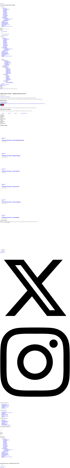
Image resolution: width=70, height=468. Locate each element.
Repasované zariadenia (4, 66)
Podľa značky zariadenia (6, 65)
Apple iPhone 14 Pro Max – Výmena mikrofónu (11, 171)
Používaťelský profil (4, 411)
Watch (23, 103)
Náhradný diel (3, 21)
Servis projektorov (5, 12)
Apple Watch (28, 103)
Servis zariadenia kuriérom (5, 23)
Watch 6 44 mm (39, 103)
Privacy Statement (4, 408)
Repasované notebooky (6, 20)
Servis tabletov (5, 11)
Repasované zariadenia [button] (4, 17)
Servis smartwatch (5, 13)
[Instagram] (35, 401)
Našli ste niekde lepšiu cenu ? (5, 416)
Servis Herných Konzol (7, 64)
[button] (4, 153)
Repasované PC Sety (7, 19)
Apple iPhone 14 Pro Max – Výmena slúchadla (10, 217)
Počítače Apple (8, 75)
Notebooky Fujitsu (8, 70)
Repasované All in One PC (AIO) (8, 449)
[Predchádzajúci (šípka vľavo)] (0, 435)
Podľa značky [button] (6, 67)
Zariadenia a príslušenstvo (5, 22)
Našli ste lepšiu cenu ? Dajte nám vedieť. (5, 96)
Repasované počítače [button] (5, 18)
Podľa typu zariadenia (5, 60)
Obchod (3, 88)
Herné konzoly (5, 441)
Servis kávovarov (5, 447)
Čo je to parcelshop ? (4, 422)
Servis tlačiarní (5, 443)
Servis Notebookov (7, 62)
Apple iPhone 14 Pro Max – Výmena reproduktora (11, 201)
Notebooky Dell (8, 69)
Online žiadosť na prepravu (5, 52)
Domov (1, 88)
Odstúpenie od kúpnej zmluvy (5, 405)
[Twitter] (35, 322)
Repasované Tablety (5, 80)
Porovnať (3, 138)
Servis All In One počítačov (8, 61)
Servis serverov (5, 16)
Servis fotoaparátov (5, 15)
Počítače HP (7, 77)
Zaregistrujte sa (6, 35)
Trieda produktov (4, 420)
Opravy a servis (16, 103)
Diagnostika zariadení (4, 424)
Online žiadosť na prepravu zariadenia (4, 84)
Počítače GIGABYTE (8, 79)
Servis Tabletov (6, 63)
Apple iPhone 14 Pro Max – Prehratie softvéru (10, 186)
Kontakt (3, 26)
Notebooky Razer (8, 73)
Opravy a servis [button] (3, 37)
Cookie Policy (3, 407)
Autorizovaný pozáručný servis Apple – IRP (7, 412)
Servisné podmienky (4, 404)
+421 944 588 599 (2, 251)
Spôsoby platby (3, 406)
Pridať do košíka (2, 467)
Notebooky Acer (8, 68)
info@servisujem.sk (2, 252)
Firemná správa (3, 413)
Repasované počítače (5, 74)
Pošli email (15, 113)
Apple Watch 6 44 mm (11, 103)
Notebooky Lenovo (8, 72)
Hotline (2, 31)
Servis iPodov (4, 14)
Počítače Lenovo (8, 78)
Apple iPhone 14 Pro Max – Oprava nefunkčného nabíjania (13, 140)
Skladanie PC (3, 25)
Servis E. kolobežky (5, 445)
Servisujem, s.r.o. (2, 3)
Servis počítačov (5, 8)
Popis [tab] (2, 106)
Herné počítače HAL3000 (5, 423)
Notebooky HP (8, 71)
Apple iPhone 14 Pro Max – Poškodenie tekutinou (11, 155)
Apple (7, 103)
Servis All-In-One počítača (6, 439)
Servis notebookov (5, 9)
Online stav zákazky (4, 54)
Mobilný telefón (5, 10)
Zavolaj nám (9, 113)
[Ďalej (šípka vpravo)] (1, 435)
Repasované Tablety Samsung (9, 82)
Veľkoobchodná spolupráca (5, 421)
